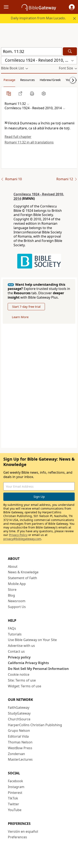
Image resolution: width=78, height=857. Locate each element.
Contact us (16, 651)
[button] (72, 7)
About (12, 566)
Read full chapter (18, 136)
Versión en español (23, 831)
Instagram (16, 787)
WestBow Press (20, 748)
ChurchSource (19, 719)
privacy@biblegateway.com (22, 539)
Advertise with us (21, 645)
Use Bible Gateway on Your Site (32, 640)
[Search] (70, 51)
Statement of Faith (22, 578)
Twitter (13, 804)
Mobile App (17, 583)
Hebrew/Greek (50, 80)
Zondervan (16, 754)
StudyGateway (19, 713)
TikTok (13, 798)
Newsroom (16, 601)
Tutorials (15, 634)
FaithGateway (18, 707)
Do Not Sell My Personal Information (38, 668)
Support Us (17, 606)
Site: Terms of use (22, 680)
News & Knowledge (23, 572)
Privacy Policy (18, 535)
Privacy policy (19, 657)
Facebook (15, 781)
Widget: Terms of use (24, 686)
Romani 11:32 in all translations (29, 142)
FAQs (12, 628)
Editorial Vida (18, 736)
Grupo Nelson (19, 730)
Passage (9, 80)
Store (12, 589)
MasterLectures (20, 759)
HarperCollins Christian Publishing (35, 725)
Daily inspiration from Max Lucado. (38, 18)
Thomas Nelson (20, 742)
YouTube (14, 810)
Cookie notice (18, 674)
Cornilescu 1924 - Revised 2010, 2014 (39, 196)
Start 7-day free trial (26, 306)
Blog (11, 595)
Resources (27, 80)
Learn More (20, 317)
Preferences (17, 837)
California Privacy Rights (28, 663)
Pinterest (15, 792)
